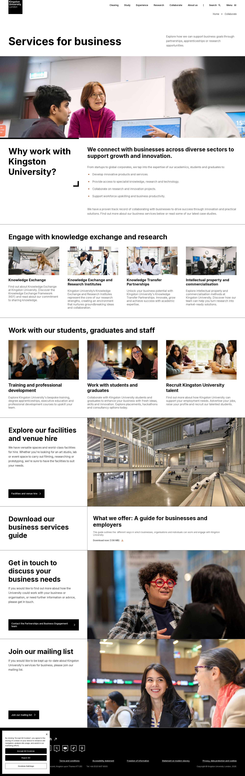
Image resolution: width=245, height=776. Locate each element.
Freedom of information (138, 761)
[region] (26, 752)
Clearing (114, 5)
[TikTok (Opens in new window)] (73, 748)
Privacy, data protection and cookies (220, 761)
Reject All (26, 758)
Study (127, 5)
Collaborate (176, 5)
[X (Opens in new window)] (57, 748)
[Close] (47, 734)
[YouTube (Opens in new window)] (65, 748)
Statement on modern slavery (176, 761)
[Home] (15, 6)
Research (159, 5)
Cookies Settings (26, 766)
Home (216, 14)
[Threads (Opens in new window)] (82, 748)
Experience (142, 5)
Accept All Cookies (26, 751)
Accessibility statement (103, 761)
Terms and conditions (69, 761)
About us (193, 5)
